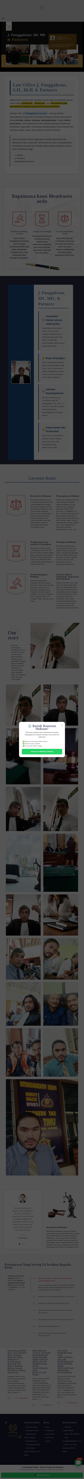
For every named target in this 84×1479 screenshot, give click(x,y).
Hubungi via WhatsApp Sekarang (42, 751)
